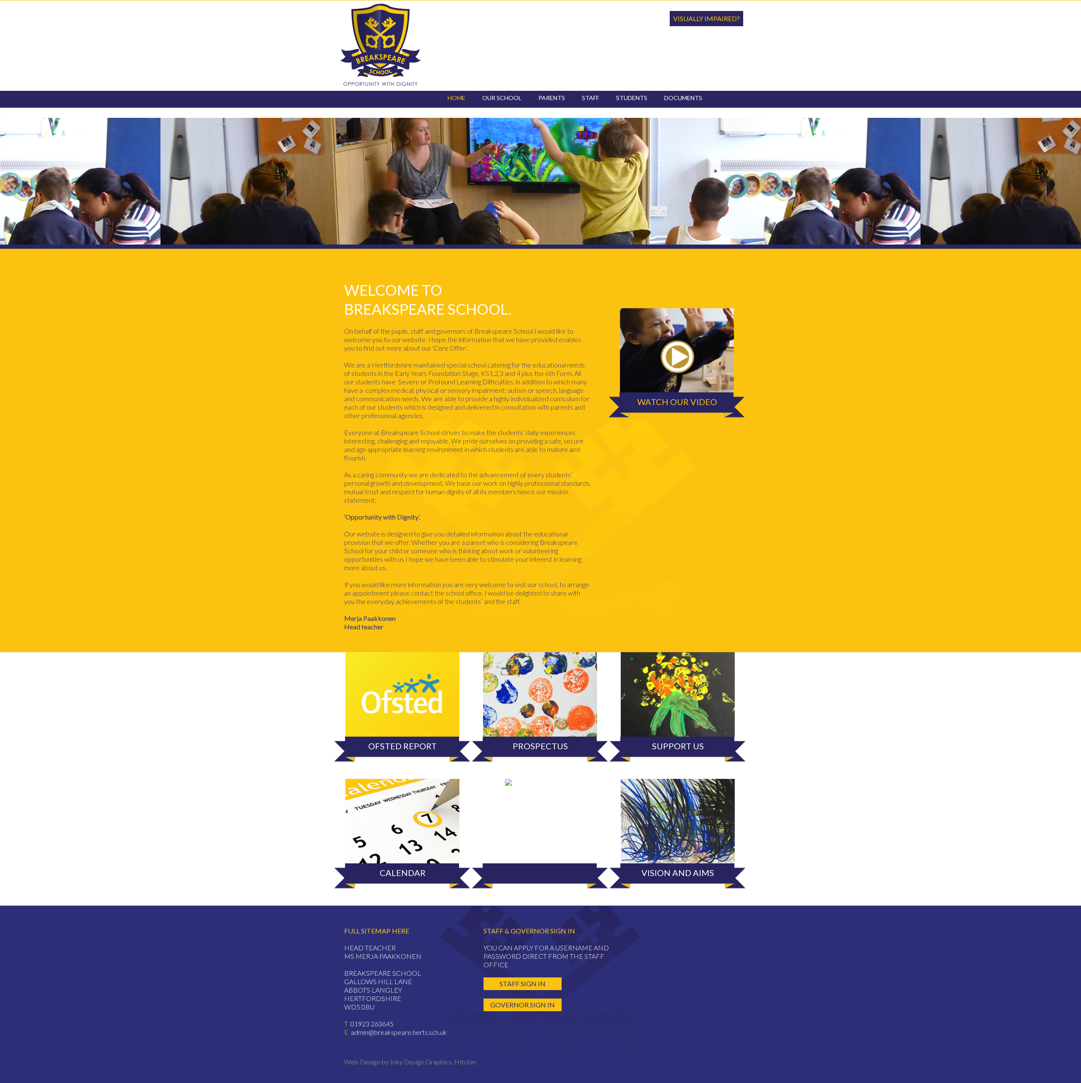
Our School (501, 97)
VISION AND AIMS (677, 873)
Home (456, 97)
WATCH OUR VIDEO (677, 402)
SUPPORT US (678, 746)
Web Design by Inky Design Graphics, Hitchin (410, 1062)
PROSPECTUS (540, 746)
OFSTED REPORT (402, 746)
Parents (551, 97)
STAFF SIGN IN (523, 984)
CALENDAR (403, 873)
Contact (463, 109)
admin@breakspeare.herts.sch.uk (399, 1032)
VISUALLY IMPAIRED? (706, 18)
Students (631, 97)
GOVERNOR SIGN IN (522, 1005)
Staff (590, 97)
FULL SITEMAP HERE (376, 931)
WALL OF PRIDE (540, 798)
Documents (683, 97)
